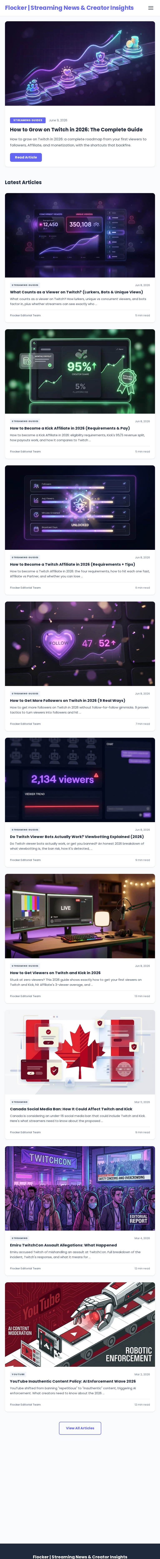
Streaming (20, 1102)
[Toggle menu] (151, 8)
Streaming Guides (27, 120)
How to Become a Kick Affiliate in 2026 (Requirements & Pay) (70, 428)
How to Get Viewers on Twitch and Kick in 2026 (55, 972)
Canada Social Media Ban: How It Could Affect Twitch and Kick (71, 1109)
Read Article (26, 157)
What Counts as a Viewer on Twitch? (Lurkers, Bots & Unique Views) (76, 292)
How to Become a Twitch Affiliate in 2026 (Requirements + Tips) (72, 564)
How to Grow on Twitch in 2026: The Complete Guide (76, 129)
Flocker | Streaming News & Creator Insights (69, 8)
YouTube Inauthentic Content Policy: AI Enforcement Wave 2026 (73, 1381)
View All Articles (80, 1428)
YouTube (18, 1374)
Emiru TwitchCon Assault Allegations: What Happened (63, 1245)
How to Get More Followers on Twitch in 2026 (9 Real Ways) (67, 700)
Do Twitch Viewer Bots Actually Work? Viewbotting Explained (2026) (77, 836)
